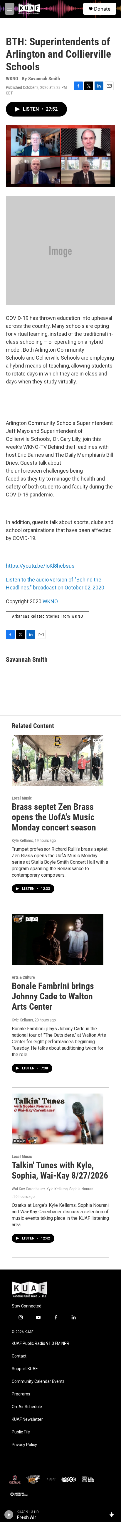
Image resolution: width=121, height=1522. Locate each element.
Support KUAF (25, 1369)
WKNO (50, 601)
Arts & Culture (23, 977)
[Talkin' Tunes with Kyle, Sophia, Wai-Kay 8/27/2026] (57, 1119)
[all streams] (113, 1514)
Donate (102, 8)
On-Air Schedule (27, 1407)
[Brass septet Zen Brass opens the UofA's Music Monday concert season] (57, 760)
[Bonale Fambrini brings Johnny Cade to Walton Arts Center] (57, 939)
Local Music (22, 798)
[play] (9, 1515)
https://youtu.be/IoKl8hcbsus (40, 566)
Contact (19, 1356)
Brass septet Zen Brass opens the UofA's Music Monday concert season (54, 817)
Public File (21, 1432)
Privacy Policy (24, 1445)
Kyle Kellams (22, 840)
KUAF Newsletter (27, 1419)
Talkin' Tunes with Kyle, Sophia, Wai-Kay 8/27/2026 (60, 1170)
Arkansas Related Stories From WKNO (47, 616)
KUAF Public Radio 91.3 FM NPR (40, 1343)
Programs (21, 1394)
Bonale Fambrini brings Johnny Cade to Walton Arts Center (53, 996)
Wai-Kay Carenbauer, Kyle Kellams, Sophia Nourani (53, 1189)
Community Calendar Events (38, 1381)
